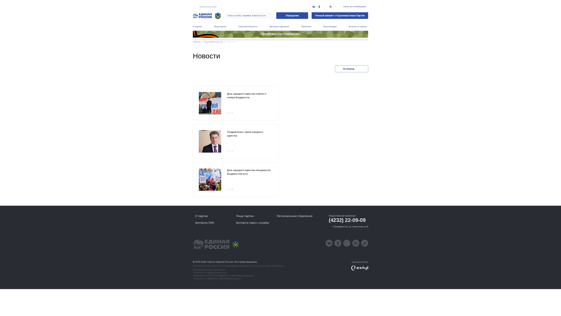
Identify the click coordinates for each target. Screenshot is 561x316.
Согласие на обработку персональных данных (217, 278)
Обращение (292, 15)
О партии (197, 26)
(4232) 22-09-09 (347, 220)
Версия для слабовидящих (354, 7)
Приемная (306, 26)
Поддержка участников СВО (281, 34)
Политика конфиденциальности (210, 273)
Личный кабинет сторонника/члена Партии (340, 15)
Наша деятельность (247, 26)
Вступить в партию (358, 26)
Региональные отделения (294, 216)
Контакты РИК (204, 222)
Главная (197, 42)
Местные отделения (279, 26)
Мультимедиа (330, 26)
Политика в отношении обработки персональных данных (223, 275)
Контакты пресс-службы (252, 222)
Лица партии (220, 26)
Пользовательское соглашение (209, 270)
